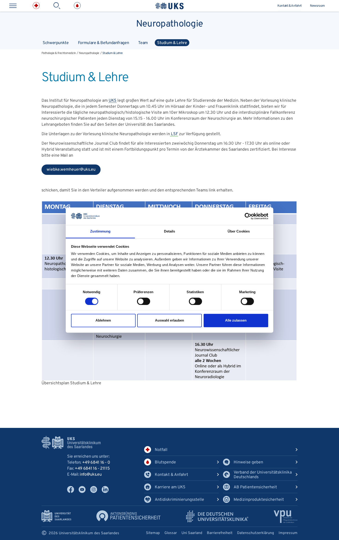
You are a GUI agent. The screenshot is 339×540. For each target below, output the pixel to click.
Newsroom (317, 6)
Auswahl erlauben (169, 320)
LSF (174, 134)
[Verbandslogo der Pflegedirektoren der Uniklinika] (285, 516)
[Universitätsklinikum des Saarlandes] (169, 6)
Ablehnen (103, 320)
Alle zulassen (236, 320)
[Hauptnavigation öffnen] (13, 6)
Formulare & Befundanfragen (103, 43)
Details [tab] (169, 231)
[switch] (143, 301)
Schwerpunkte (56, 43)
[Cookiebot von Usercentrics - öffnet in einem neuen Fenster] (248, 216)
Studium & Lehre (172, 43)
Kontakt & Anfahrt (289, 6)
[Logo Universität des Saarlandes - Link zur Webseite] (56, 516)
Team (143, 43)
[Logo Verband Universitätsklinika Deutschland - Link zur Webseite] (217, 516)
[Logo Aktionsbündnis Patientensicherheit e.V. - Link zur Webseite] (128, 515)
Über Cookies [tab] (239, 231)
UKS (112, 100)
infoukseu (90, 474)
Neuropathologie (169, 23)
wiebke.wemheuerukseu (68, 171)
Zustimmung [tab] (100, 231)
